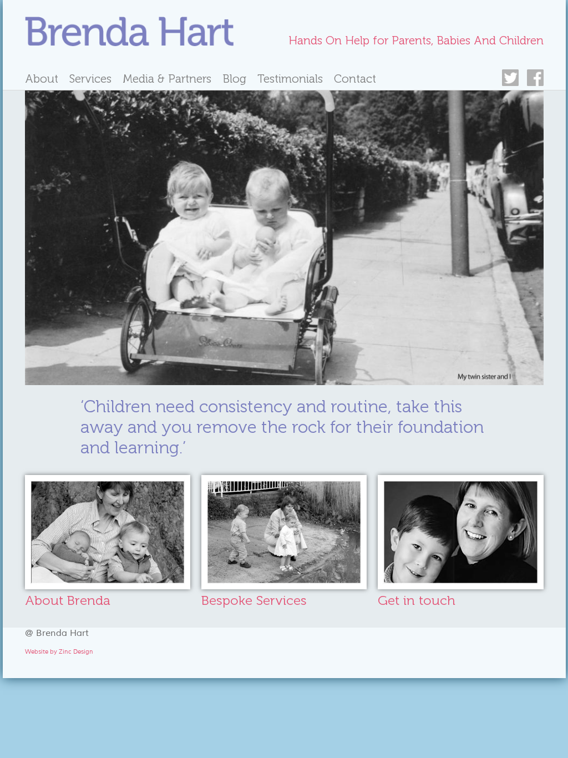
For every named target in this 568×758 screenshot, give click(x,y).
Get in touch (416, 600)
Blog (234, 78)
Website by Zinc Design (59, 651)
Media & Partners (167, 78)
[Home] (130, 33)
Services (90, 78)
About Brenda (67, 600)
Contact (355, 78)
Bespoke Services (254, 600)
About (41, 78)
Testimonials (290, 78)
